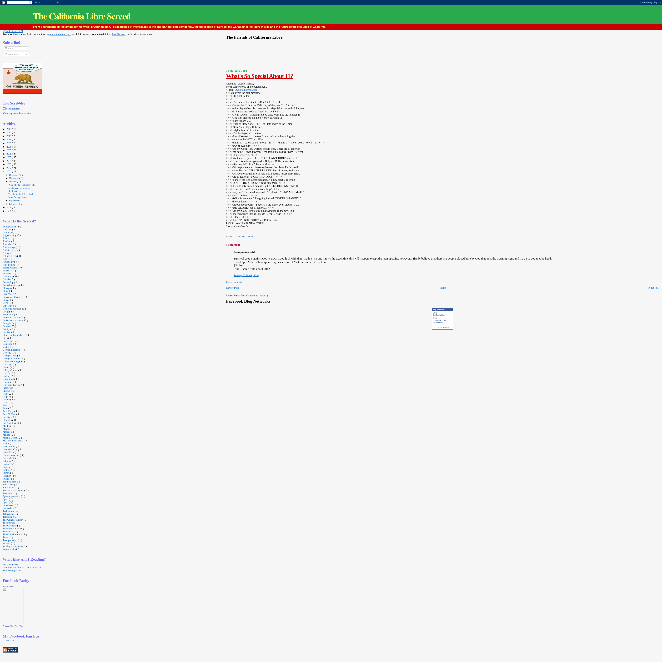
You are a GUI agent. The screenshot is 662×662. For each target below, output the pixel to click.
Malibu (6, 426)
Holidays (7, 376)
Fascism (7, 332)
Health (6, 367)
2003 (9, 164)
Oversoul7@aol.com (246, 89)
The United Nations (13, 534)
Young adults (9, 549)
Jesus (5, 408)
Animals (7, 244)
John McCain (9, 414)
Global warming (11, 361)
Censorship (8, 282)
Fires (5, 338)
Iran (5, 393)
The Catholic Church (13, 519)
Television (8, 513)
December (14, 175)
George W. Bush (11, 358)
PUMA (6, 472)
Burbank (7, 273)
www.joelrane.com (60, 34)
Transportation (10, 540)
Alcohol (7, 241)
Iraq (5, 396)
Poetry (6, 464)
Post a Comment (234, 282)
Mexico (7, 434)
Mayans (7, 428)
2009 (9, 143)
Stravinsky (8, 505)
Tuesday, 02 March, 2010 (246, 275)
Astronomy (8, 261)
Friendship (8, 341)
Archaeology (9, 247)
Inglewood (8, 387)
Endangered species (12, 320)
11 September (240, 236)
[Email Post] (226, 232)
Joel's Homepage (11, 564)
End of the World (12, 317)
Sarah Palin (9, 487)
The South (8, 531)
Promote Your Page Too (13, 626)
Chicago (7, 288)
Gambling (8, 343)
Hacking (7, 364)
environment (438, 323)
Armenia (7, 253)
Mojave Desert (10, 437)
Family (6, 329)
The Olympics (10, 525)
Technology (9, 511)
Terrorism (8, 516)
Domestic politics (11, 308)
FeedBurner (119, 34)
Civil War (8, 294)
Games (6, 346)
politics (445, 320)
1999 (9, 211)
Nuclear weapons (11, 455)
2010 (9, 139)
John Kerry (8, 411)
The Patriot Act (10, 528)
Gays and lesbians (12, 349)
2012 (9, 132)
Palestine (7, 461)
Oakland (7, 458)
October (13, 181)
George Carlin (10, 355)
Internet (7, 390)
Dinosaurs (8, 305)
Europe (7, 326)
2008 (9, 146)
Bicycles (7, 270)
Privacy (7, 467)
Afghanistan (9, 235)
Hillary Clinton (10, 370)
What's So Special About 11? (259, 76)
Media (6, 431)
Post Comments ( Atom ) (254, 295)
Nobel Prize (9, 452)
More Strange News (17, 197)
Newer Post (232, 287)
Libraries (7, 420)
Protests (7, 470)
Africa (6, 238)
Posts (10, 48)
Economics (8, 314)
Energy (7, 323)
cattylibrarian (13, 108)
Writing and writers (12, 546)
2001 (9, 171)
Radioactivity (14, 191)
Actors (6, 232)
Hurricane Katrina (12, 385)
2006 (9, 153)
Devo (6, 302)
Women (7, 543)
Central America (11, 285)
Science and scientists (13, 490)
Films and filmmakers (14, 335)
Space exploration (12, 496)
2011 (9, 136)
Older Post (653, 287)
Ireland (6, 399)
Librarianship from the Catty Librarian (22, 567)
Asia (5, 258)
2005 (9, 157)
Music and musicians (13, 440)
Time (6, 537)
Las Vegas (8, 417)
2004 (9, 161)
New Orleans (9, 446)
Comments (13, 54)
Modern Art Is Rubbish (19, 188)
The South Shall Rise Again (21, 194)
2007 (9, 150)
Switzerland (9, 508)
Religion (7, 475)
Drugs (6, 311)
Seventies (8, 493)
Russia (6, 478)
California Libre (439, 315)
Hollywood (8, 379)
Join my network (442, 327)
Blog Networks (439, 309)
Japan (6, 405)
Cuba (5, 299)
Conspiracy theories (13, 297)
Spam (6, 499)
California (437, 320)
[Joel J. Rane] (13, 623)
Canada (7, 279)
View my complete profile (17, 113)
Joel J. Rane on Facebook (11, 641)
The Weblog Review (13, 570)
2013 (9, 129)
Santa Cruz (8, 484)
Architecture (9, 250)
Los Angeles (9, 423)
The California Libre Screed (82, 15)
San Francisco (10, 481)
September (14, 200)
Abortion (7, 229)
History (7, 373)
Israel (6, 402)
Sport (6, 502)
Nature (6, 443)
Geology (7, 352)
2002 (9, 168)
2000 (9, 207)
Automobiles (9, 264)
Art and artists (10, 256)
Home (443, 287)
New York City (10, 449)
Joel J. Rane (8, 586)
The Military (9, 522)
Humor (251, 236)
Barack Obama (10, 267)
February (13, 204)
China (6, 291)
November (14, 178)
